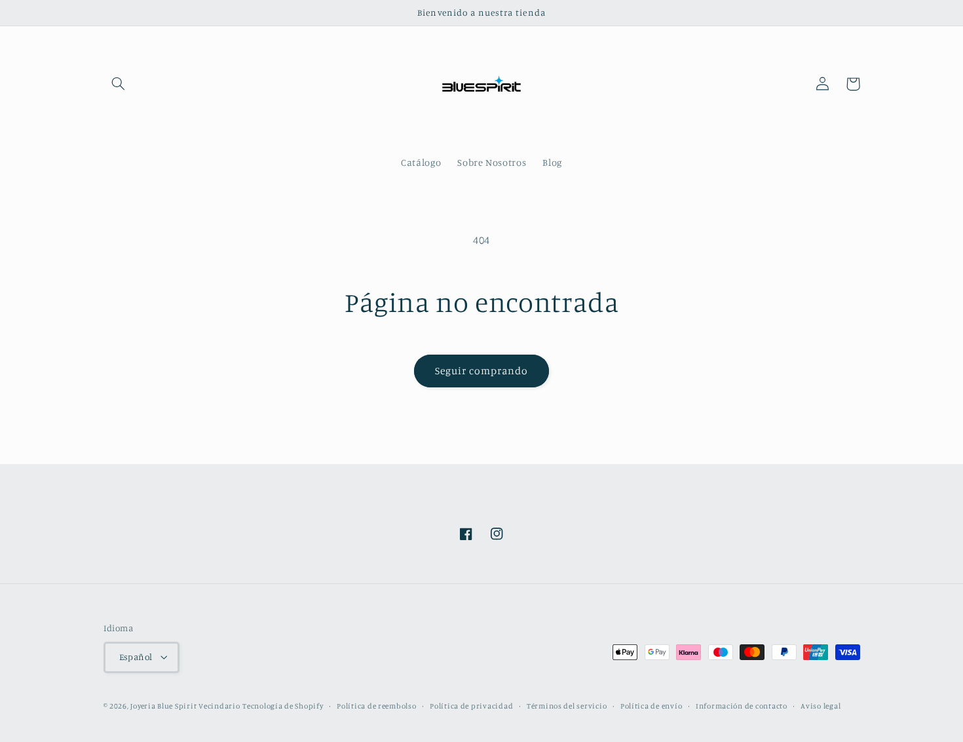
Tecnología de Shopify (282, 706)
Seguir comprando (482, 370)
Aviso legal (820, 706)
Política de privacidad (471, 706)
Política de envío (651, 706)
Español (136, 657)
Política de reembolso (376, 706)
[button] (119, 84)
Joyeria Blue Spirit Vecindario (185, 706)
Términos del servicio (567, 706)
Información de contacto (741, 706)
